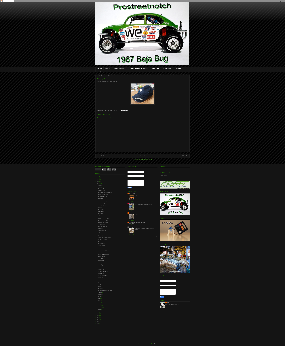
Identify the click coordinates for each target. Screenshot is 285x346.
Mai (99, 302)
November (100, 187)
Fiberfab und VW (101, 277)
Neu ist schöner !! (101, 209)
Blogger (153, 343)
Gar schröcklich (101, 224)
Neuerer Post (100, 156)
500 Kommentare (101, 258)
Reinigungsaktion (101, 190)
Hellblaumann (155, 68)
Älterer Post (185, 156)
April (99, 304)
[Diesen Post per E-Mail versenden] (121, 110)
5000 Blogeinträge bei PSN (103, 218)
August (99, 296)
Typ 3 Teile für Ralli (102, 205)
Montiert (136, 214)
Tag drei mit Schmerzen (103, 271)
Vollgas (99, 286)
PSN (168, 302)
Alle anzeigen (155, 236)
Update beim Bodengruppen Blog (105, 192)
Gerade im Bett (101, 273)
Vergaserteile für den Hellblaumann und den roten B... (109, 232)
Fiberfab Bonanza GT (167, 68)
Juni (99, 300)
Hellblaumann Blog (102, 230)
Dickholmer (179, 68)
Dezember (100, 185)
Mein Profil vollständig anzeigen (172, 304)
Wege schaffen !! (101, 215)
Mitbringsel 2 (100, 281)
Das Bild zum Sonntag (102, 239)
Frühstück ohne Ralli (102, 252)
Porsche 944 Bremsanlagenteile (104, 237)
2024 (98, 179)
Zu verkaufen (100, 213)
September (100, 294)
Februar (100, 307)
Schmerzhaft (100, 267)
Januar (99, 309)
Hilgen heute (100, 235)
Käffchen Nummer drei (102, 196)
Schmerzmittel (101, 265)
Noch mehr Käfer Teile (102, 226)
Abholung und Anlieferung (103, 188)
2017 (98, 319)
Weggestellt (131, 223)
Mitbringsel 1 (100, 282)
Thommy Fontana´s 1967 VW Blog (137, 222)
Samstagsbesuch (101, 233)
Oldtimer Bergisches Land (120, 68)
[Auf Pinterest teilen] (127, 110)
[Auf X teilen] (124, 110)
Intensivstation (101, 200)
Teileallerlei (100, 247)
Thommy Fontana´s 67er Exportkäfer (139, 68)
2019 (98, 315)
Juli (99, 298)
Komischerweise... (102, 243)
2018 (98, 317)
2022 (98, 183)
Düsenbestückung (101, 249)
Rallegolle (131, 203)
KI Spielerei (137, 195)
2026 (98, 176)
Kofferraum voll (101, 269)
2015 (98, 323)
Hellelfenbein (100, 228)
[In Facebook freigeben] (125, 110)
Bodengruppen (132, 227)
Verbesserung (101, 260)
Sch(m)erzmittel (101, 203)
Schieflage (100, 264)
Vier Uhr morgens (101, 284)
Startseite (99, 68)
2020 (98, 313)
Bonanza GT (132, 193)
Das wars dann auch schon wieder (105, 290)
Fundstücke (100, 198)
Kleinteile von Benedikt (103, 220)
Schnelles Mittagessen (103, 194)
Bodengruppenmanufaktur (104, 71)
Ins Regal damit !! (101, 211)
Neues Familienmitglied (103, 201)
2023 (98, 181)
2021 (98, 312)
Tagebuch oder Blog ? (102, 262)
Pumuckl (100, 241)
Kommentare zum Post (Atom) (145, 159)
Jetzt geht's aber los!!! (102, 275)
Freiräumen (100, 217)
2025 (98, 177)
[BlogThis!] (123, 110)
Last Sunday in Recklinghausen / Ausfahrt (143, 204)
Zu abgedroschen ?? (102, 250)
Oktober (100, 292)
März (99, 305)
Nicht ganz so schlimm (103, 222)
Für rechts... (100, 207)
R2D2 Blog (107, 68)
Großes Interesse (101, 245)
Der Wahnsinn (101, 288)
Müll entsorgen (101, 279)
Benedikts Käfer (101, 256)
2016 (98, 321)
